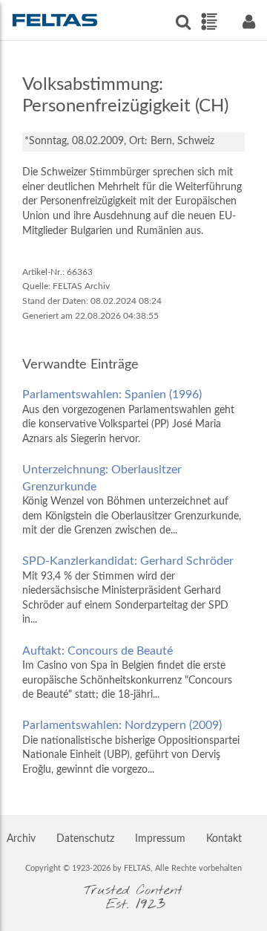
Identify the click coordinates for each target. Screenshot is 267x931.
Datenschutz (85, 839)
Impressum (160, 839)
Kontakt (224, 839)
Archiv (21, 839)
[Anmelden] (248, 21)
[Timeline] (208, 21)
